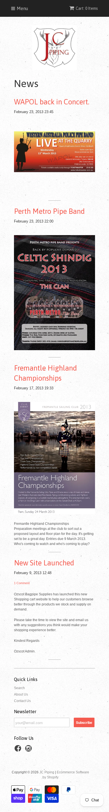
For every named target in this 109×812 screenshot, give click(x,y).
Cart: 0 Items (87, 8)
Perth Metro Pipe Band (49, 211)
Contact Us (22, 701)
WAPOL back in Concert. (51, 102)
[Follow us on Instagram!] (29, 750)
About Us (21, 694)
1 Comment (22, 583)
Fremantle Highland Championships (45, 373)
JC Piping (46, 772)
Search (19, 688)
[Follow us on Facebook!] (19, 750)
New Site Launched (44, 563)
